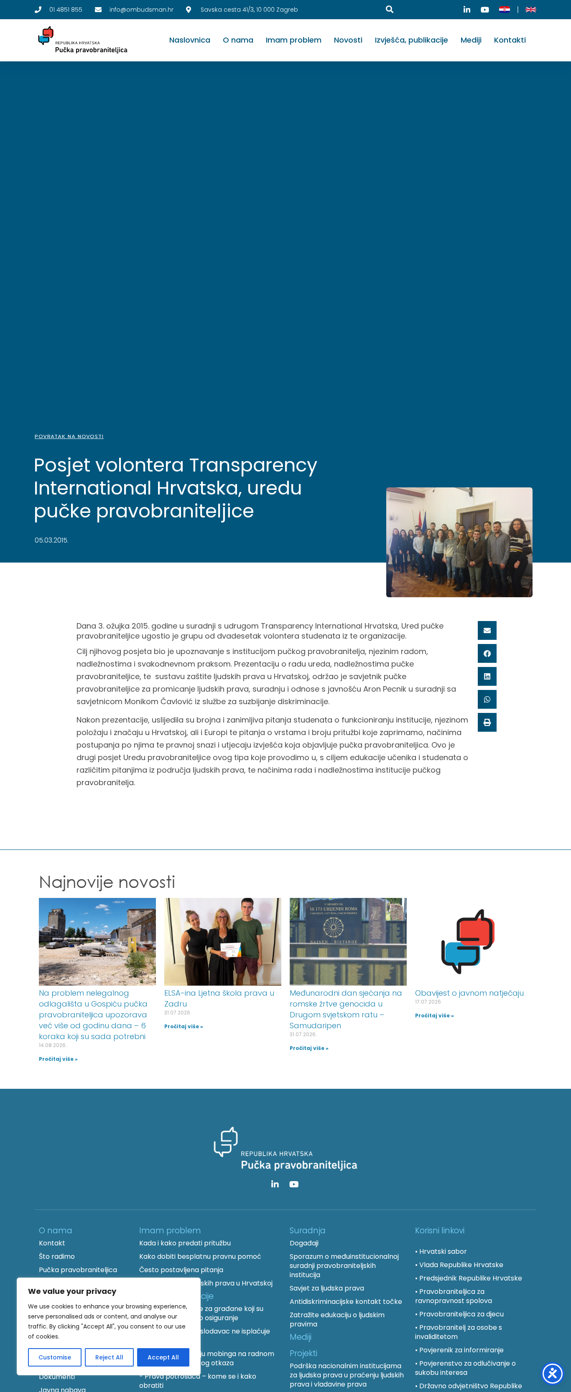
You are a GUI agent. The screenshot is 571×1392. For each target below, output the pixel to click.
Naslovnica (189, 40)
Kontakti (510, 40)
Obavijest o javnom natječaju (469, 993)
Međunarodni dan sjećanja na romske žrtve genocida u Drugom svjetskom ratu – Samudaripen (346, 1009)
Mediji (471, 40)
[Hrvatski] (504, 9)
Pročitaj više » (58, 1058)
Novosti (348, 40)
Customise (54, 1357)
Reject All (109, 1357)
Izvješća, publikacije (411, 40)
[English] (530, 9)
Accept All (163, 1357)
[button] (487, 630)
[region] (109, 1326)
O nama (238, 40)
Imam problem (293, 40)
